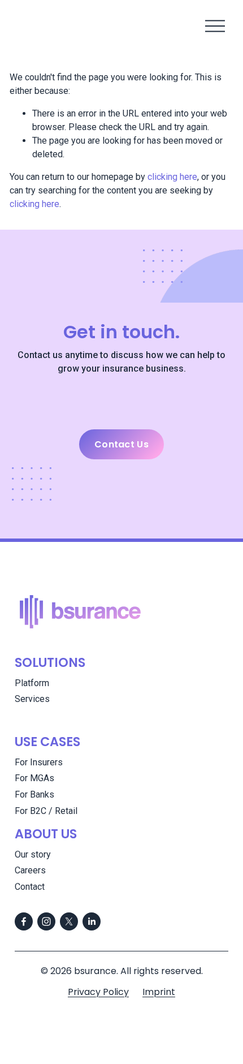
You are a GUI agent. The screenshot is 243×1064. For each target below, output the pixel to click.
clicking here (172, 176)
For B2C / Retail (46, 810)
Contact (30, 886)
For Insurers (39, 762)
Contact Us (121, 444)
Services (32, 698)
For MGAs (34, 778)
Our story (33, 854)
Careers (30, 870)
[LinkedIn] (92, 921)
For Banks (34, 794)
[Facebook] (24, 921)
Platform (32, 683)
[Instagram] (46, 921)
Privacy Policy (98, 991)
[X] (69, 921)
